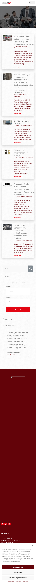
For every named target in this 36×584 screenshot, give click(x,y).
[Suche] (30, 269)
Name (8, 286)
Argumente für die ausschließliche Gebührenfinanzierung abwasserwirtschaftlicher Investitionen (24, 189)
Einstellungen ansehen (18, 578)
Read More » (17, 67)
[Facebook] (2, 524)
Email (8, 297)
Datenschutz (18, 581)
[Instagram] (9, 524)
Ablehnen (18, 572)
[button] (33, 545)
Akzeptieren (18, 567)
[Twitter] (5, 524)
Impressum (11, 581)
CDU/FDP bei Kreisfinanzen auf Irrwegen (21, 152)
